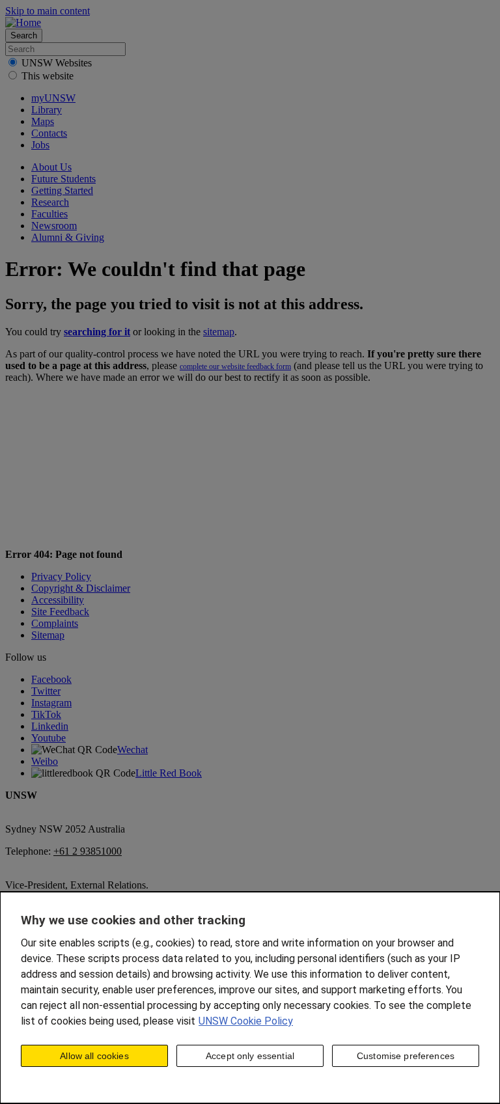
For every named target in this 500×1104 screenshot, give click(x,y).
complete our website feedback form (235, 366)
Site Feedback (60, 611)
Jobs (40, 144)
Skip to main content (47, 10)
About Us (51, 166)
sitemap (218, 331)
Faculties (49, 213)
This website (47, 75)
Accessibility (57, 599)
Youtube (48, 737)
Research (50, 202)
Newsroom (54, 225)
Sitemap (47, 635)
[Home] (23, 22)
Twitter (46, 691)
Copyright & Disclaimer (80, 588)
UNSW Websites (56, 62)
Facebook (51, 679)
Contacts (49, 133)
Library (46, 109)
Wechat (132, 749)
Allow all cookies (94, 1056)
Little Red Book (168, 773)
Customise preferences (405, 1056)
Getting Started (62, 190)
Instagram (51, 702)
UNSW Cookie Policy (246, 1021)
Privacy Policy (61, 576)
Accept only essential (250, 1056)
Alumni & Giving (67, 237)
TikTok (46, 714)
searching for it (97, 331)
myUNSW (53, 98)
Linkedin (49, 726)
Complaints (54, 623)
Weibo (44, 761)
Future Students (63, 178)
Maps (42, 121)
